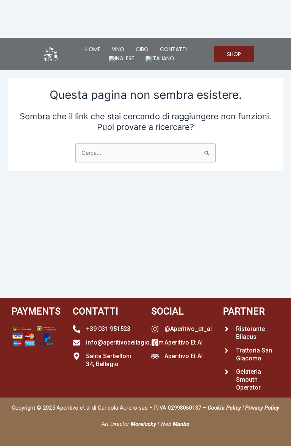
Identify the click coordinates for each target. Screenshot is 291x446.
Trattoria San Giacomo (254, 354)
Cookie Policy (224, 407)
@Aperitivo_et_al (188, 328)
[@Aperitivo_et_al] (155, 329)
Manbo (181, 424)
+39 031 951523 (108, 328)
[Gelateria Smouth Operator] (226, 372)
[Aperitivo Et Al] (155, 342)
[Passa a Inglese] (121, 59)
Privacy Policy (262, 407)
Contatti (173, 49)
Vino (118, 49)
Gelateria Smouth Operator (248, 379)
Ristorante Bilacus (250, 332)
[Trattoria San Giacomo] (226, 350)
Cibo (142, 49)
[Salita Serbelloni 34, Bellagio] (76, 356)
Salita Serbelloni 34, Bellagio (108, 360)
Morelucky (143, 424)
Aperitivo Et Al (183, 342)
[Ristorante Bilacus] (226, 329)
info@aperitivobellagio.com (125, 342)
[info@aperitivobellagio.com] (76, 342)
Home (92, 49)
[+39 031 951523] (76, 329)
